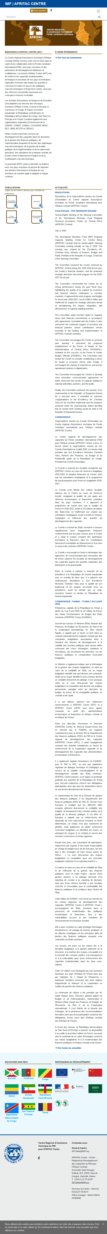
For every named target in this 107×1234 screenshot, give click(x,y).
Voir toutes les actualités (69, 1048)
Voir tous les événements (69, 57)
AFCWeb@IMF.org (80, 1151)
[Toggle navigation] (98, 11)
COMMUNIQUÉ (62, 417)
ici (36, 1227)
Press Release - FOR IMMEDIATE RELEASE (75, 210)
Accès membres (39, 10)
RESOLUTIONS (62, 192)
